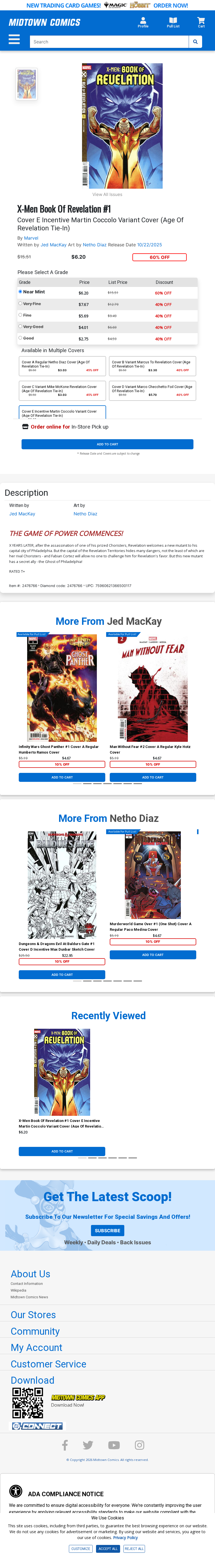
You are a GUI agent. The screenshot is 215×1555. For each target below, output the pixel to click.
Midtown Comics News (29, 1297)
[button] (143, 24)
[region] (22, 695)
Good (28, 338)
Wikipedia (18, 1290)
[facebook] (64, 1448)
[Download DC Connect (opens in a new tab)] (109, 1426)
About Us (30, 1274)
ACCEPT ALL (108, 1549)
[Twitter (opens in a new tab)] (88, 1448)
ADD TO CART (107, 444)
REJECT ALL (134, 1549)
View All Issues (107, 194)
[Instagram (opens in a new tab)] (139, 1448)
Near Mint (34, 291)
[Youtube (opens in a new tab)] (114, 1448)
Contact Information (27, 1284)
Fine (27, 315)
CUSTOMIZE (80, 1549)
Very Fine (32, 303)
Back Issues (135, 1242)
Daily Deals (101, 1242)
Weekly (73, 1242)
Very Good (33, 326)
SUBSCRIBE (107, 1230)
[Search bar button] (195, 42)
